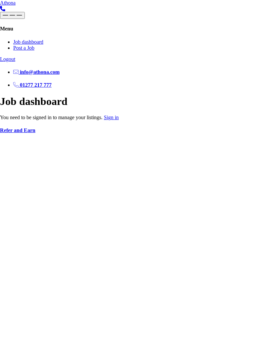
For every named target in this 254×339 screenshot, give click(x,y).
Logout (7, 59)
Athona (8, 3)
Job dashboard (28, 42)
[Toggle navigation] (12, 15)
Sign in (111, 117)
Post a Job (23, 48)
